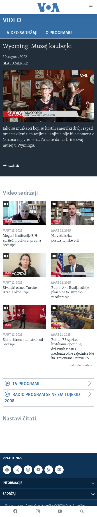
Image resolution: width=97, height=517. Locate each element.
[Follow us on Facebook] (7, 469)
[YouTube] (60, 511)
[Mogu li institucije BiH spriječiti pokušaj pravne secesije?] (24, 213)
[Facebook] (15, 511)
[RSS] (48, 469)
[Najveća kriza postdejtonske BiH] (72, 213)
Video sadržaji (22, 33)
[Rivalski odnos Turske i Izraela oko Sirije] (24, 265)
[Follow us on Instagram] (28, 469)
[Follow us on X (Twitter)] (17, 469)
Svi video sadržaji (81, 365)
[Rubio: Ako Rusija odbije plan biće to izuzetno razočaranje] (72, 265)
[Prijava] (59, 469)
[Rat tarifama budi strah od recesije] (24, 317)
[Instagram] (38, 511)
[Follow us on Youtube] (38, 469)
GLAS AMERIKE (15, 63)
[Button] (11, 167)
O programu (59, 33)
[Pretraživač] (82, 511)
